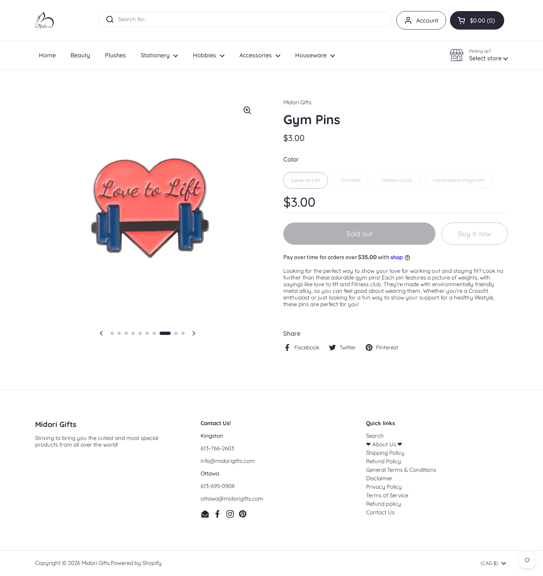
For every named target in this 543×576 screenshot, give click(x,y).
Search (375, 435)
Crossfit (351, 180)
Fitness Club (397, 180)
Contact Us (380, 512)
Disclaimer (379, 478)
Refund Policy (383, 461)
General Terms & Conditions (401, 469)
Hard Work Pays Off (459, 180)
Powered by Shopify (136, 562)
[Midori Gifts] (44, 20)
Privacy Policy (384, 486)
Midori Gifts (96, 562)
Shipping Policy (385, 452)
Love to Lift (305, 180)
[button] (477, 20)
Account (427, 20)
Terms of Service (387, 495)
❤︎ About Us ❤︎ (384, 444)
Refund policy (383, 503)
